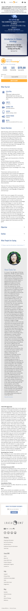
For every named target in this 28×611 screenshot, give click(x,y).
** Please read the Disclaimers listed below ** (13, 245)
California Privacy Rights (9, 578)
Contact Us (6, 566)
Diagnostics (6, 584)
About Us (6, 558)
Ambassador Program (9, 564)
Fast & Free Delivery (8, 542)
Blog (5, 589)
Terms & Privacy (13, 608)
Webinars (6, 600)
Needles (6, 592)
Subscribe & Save (8, 582)
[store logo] (14, 2)
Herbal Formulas (7, 594)
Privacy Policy (7, 576)
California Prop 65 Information (11, 546)
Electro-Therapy (7, 598)
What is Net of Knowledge (8, 64)
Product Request (7, 562)
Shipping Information (9, 540)
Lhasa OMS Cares (8, 560)
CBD (5, 596)
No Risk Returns (7, 544)
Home (5, 556)
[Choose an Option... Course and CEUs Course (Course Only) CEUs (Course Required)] (14, 76)
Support (5, 574)
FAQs (5, 580)
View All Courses (8, 397)
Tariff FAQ (6, 548)
